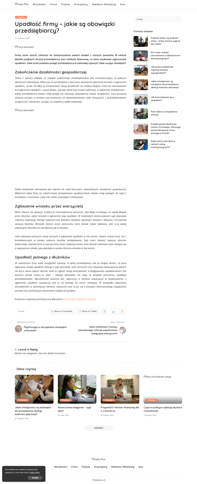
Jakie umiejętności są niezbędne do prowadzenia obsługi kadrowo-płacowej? (165, 84)
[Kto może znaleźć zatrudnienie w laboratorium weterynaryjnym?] (141, 55)
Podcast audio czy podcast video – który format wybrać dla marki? (165, 41)
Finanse (21, 17)
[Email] (122, 311)
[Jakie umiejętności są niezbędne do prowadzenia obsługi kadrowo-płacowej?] (141, 84)
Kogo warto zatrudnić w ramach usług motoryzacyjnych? (163, 144)
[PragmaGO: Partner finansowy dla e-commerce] (120, 389)
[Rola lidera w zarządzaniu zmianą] (141, 113)
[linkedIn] (113, 311)
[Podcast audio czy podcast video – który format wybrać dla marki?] (141, 41)
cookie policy (35, 473)
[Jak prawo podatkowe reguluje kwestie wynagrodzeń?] (141, 70)
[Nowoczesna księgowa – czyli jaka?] (77, 389)
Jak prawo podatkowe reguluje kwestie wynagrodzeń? (162, 70)
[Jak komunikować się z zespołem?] (141, 99)
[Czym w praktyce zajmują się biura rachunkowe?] (163, 389)
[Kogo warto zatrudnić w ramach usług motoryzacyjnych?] (141, 144)
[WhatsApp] (104, 311)
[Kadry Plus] (21, 4)
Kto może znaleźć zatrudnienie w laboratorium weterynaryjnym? (165, 55)
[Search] (180, 4)
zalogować (31, 353)
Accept (35, 478)
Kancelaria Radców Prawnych (80, 299)
